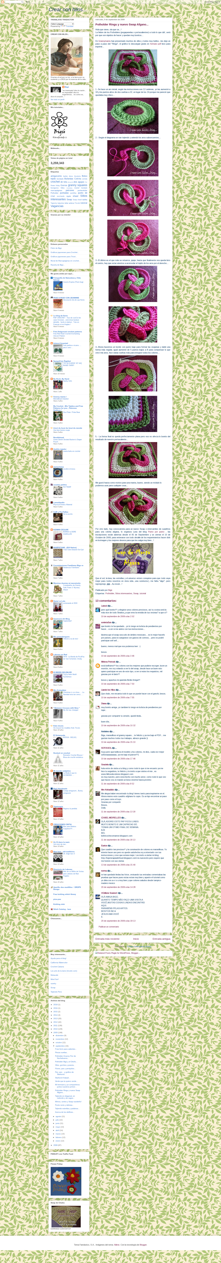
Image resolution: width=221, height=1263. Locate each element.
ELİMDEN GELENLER (62, 672)
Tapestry (54, 203)
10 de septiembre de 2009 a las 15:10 (118, 742)
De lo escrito (68, 514)
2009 (55, 1032)
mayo (58, 1127)
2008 (55, 1145)
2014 (55, 1015)
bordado (60, 179)
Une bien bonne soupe (61, 430)
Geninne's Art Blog (61, 619)
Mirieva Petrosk (108, 662)
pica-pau (57, 899)
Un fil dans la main (61, 842)
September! (67, 621)
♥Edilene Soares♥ (109, 893)
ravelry (53, 983)
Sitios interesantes (123, 593)
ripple (68, 196)
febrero (59, 1137)
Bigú (67, 87)
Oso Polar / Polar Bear (71, 412)
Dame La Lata (59, 601)
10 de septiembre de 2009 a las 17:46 (118, 759)
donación (70, 182)
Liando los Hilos (108, 690)
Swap (136, 593)
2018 (55, 1005)
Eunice (104, 846)
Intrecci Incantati (60, 343)
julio (57, 1120)
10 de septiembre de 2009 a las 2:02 (117, 616)
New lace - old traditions (64, 852)
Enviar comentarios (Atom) (139, 946)
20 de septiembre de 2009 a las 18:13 (118, 921)
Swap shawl (77, 200)
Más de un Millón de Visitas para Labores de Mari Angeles (73, 873)
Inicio (136, 939)
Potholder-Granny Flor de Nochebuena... (65, 1057)
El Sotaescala (59, 735)
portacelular (82, 190)
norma (104, 871)
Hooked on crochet (61, 753)
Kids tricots (58, 726)
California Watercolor (59, 963)
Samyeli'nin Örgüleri (62, 361)
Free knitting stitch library (64, 894)
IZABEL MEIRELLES (111, 818)
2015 (55, 1012)
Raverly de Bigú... (58, 265)
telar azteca (69, 203)
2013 (55, 1018)
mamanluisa (58, 467)
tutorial (143, 593)
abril (58, 1130)
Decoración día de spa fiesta (73, 300)
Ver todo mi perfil (57, 99)
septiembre (60, 1046)
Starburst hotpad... (62, 1078)
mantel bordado (80, 188)
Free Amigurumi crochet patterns (67, 332)
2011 (55, 1025)
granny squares (77, 185)
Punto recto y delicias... (64, 1105)
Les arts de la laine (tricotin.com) (64, 971)
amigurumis (56, 176)
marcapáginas (56, 190)
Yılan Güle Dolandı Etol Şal (73, 550)
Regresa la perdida (70, 809)
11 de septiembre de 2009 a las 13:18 (118, 812)
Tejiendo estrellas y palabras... (67, 1108)
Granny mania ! (60, 397)
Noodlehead (58, 437)
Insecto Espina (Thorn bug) (73, 282)
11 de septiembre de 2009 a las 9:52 (117, 784)
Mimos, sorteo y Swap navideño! (68, 1102)
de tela (63, 182)
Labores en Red (60, 655)
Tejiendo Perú (56, 992)
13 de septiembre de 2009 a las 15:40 (118, 865)
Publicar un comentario (109, 927)
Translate (69, 26)
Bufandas (68, 178)
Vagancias (57, 206)
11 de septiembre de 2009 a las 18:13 (118, 840)
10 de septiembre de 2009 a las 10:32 (118, 725)
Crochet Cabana (57, 967)
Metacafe (54, 975)
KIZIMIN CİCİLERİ (60, 530)
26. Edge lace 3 (69, 854)
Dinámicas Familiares (71, 567)
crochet (55, 181)
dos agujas (79, 182)
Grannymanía (104, 41)
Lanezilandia (58, 502)
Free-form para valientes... (66, 1049)
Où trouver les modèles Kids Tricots (66, 728)
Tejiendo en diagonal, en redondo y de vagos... (65, 1097)
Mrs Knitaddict (107, 790)
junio (58, 1123)
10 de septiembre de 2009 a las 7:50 (117, 684)
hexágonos (55, 188)
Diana (103, 703)
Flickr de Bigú (56, 248)
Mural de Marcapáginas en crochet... (65, 261)
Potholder (109, 593)
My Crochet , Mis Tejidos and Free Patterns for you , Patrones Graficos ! (68, 408)
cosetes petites (60, 485)
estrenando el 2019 (70, 603)
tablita (84, 200)
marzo (58, 1134)
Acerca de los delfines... (64, 1112)
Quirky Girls (67, 381)
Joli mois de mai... (60, 844)
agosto (59, 1116)
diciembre (60, 1035)
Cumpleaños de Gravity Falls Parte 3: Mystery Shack (72, 587)
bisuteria (77, 176)
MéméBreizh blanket (61, 399)
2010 (55, 1029)
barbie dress (68, 176)
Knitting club (59, 904)
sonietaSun (106, 622)
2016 (55, 1008)
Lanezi (104, 606)
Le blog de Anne (60, 316)
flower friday (55, 185)
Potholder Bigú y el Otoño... (66, 1062)
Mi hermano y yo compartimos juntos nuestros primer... (67, 1086)
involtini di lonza (69, 469)
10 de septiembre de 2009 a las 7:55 (117, 697)
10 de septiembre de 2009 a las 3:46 (117, 656)
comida (84, 179)
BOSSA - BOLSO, (70, 737)
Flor (86, 182)
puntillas (73, 193)
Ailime (116, 1245)
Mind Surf (54, 979)
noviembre (60, 1039)
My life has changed (70, 710)
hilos (62, 188)
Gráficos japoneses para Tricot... (64, 257)
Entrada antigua (161, 939)
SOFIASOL (106, 748)
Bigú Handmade (60, 789)
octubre (59, 1042)
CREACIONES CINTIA (62, 824)
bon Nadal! (67, 487)
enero (58, 1141)
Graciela (105, 764)
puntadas (64, 193)
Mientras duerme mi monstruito (67, 583)
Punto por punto (157, 532)
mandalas (70, 188)
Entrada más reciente (107, 939)
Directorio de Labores (62, 869)
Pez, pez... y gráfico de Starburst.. (64, 1073)
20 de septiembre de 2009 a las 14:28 (118, 887)
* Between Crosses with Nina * (66, 708)
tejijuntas (61, 203)
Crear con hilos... (68, 9)
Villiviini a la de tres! (70, 639)
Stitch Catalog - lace (62, 909)
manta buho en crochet (71, 451)
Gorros (63, 185)
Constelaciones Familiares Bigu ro (68, 565)
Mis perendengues (61, 637)
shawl (75, 196)
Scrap (53, 988)
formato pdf (155, 44)
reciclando (60, 196)
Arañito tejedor (59, 449)
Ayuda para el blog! (58, 958)
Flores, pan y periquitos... (65, 1069)
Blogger (143, 1245)
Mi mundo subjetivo (62, 771)
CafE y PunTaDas (60, 512)
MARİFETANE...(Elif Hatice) (65, 548)
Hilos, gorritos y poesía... (65, 1065)
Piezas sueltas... (61, 1052)
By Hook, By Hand (61, 379)
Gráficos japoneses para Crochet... (65, 252)
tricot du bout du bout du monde (67, 428)
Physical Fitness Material (62, 505)
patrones (70, 190)
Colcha (77, 178)
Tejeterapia (58, 806)
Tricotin (77, 203)
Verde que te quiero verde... (66, 1081)
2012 (55, 1022)
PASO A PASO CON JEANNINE (66, 298)
